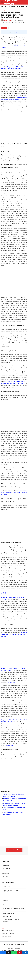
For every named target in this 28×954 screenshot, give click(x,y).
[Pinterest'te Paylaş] (19, 952)
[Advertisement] (14, 127)
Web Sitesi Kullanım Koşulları (11, 895)
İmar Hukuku (20, 6)
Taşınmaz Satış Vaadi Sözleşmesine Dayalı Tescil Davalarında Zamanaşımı (14, 492)
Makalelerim (6, 877)
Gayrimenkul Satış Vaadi (14, 27)
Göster (17, 32)
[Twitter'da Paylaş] (8, 952)
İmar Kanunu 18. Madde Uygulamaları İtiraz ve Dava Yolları (13, 909)
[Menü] (2, 2)
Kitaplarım (6, 865)
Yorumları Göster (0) (13, 850)
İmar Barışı (12, 6)
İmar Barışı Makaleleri (7, 936)
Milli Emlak (4, 6)
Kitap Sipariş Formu (8, 913)
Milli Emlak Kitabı (7, 916)
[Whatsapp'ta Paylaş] (14, 952)
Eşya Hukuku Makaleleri (8, 933)
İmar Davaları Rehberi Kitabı (11, 905)
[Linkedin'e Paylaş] (25, 952)
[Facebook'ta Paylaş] (3, 952)
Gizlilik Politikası (7, 887)
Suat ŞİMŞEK (6, 869)
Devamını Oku (11, 682)
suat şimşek (7, 20)
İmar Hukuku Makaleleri (8, 930)
